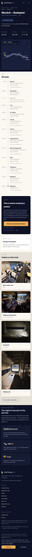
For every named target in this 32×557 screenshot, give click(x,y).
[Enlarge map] (28, 47)
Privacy (3, 517)
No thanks (23, 547)
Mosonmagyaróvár (15, 148)
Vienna (12, 119)
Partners (3, 506)
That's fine (8, 547)
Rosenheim (13, 91)
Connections (14, 7)
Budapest (13, 176)
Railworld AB (4, 537)
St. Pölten (13, 112)
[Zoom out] (28, 44)
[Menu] (29, 2)
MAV (17, 230)
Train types (4, 498)
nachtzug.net (5, 7)
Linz (11, 105)
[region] (16, 54)
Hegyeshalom (14, 138)
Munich (12, 81)
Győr (11, 157)
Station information (15, 87)
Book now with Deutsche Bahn (16, 224)
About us (3, 501)
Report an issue (5, 504)
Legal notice (4, 515)
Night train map (5, 490)
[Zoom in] (28, 42)
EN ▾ (24, 2)
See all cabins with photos (10, 400)
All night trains (5, 488)
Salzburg (12, 98)
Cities (3, 493)
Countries (4, 496)
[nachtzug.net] (7, 3)
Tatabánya (13, 167)
